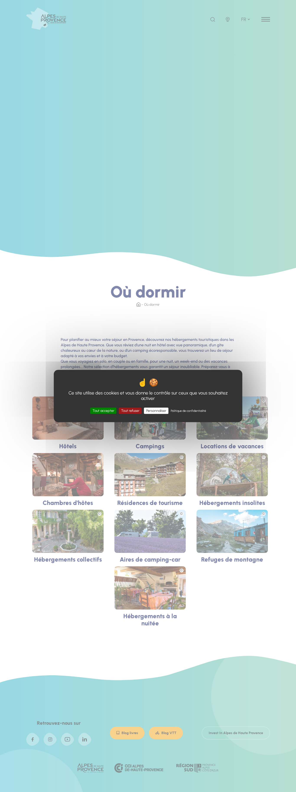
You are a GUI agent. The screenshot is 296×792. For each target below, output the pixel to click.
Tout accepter (103, 411)
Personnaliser (156, 411)
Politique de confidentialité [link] (188, 411)
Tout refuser (130, 411)
